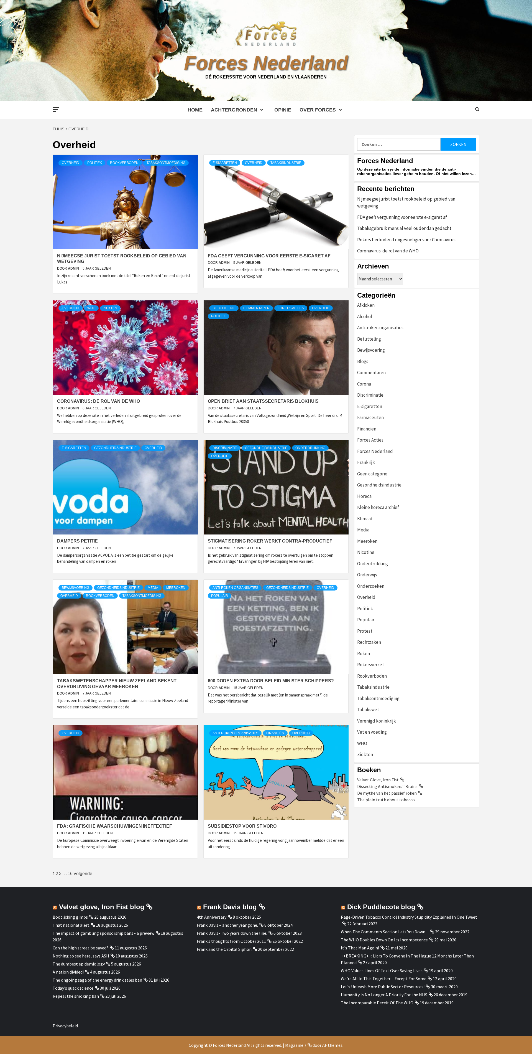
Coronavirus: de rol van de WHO (98, 401)
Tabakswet (368, 709)
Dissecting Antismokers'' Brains (387, 786)
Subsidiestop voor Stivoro (242, 826)
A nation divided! (68, 972)
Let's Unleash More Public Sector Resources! (382, 986)
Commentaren (256, 308)
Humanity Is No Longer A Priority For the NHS (384, 994)
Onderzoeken (370, 586)
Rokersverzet (370, 665)
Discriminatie (225, 448)
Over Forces (318, 110)
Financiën (275, 733)
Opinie (282, 110)
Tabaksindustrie (285, 163)
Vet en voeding (372, 732)
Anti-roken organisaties (235, 588)
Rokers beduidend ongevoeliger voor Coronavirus (406, 240)
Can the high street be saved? (80, 948)
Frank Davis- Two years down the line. (232, 933)
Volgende (82, 873)
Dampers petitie (77, 541)
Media (153, 588)
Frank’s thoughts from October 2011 (231, 941)
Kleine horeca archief (378, 507)
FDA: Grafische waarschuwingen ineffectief (114, 826)
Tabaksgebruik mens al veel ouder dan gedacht (404, 228)
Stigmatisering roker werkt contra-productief (270, 541)
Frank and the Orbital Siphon (224, 949)
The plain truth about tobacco (386, 799)
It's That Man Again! (360, 948)
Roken (363, 653)
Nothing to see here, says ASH (81, 956)
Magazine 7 (295, 1045)
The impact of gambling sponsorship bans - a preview (103, 933)
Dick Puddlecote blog (381, 907)
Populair (219, 596)
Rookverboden (124, 163)
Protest (364, 631)
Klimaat (365, 519)
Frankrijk (366, 462)
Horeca (364, 496)
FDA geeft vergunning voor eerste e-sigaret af (269, 256)
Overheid (70, 163)
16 (70, 873)
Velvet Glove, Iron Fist (378, 779)
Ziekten (110, 308)
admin (74, 268)
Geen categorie (372, 474)
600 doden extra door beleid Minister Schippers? (271, 680)
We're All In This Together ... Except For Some (383, 978)
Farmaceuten (370, 417)
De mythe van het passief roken (387, 793)
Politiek (94, 163)
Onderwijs (367, 575)
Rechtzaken (369, 642)
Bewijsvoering (75, 588)
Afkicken (366, 305)
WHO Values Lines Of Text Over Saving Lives (382, 970)
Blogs (362, 361)
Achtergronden (234, 110)
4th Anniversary (211, 917)
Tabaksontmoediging (166, 163)
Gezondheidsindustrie (115, 448)
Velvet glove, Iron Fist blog (101, 907)
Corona (364, 384)
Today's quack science (73, 988)
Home (195, 110)
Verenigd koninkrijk (376, 721)
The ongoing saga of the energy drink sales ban (97, 980)
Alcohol (364, 316)
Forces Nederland (266, 63)
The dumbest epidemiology (79, 964)
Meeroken (175, 588)
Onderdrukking (310, 448)
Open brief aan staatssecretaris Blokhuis (263, 401)
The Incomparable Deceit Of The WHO (377, 1002)
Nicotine (365, 552)
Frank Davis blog (230, 907)
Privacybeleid (65, 1025)
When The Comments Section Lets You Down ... (385, 931)
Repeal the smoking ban (76, 996)
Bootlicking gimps (70, 917)
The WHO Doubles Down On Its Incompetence (384, 939)
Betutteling (224, 308)
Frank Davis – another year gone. (227, 925)
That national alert (71, 925)
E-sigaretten (225, 163)
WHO (91, 308)
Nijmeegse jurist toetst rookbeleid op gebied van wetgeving (406, 202)
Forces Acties (291, 308)
